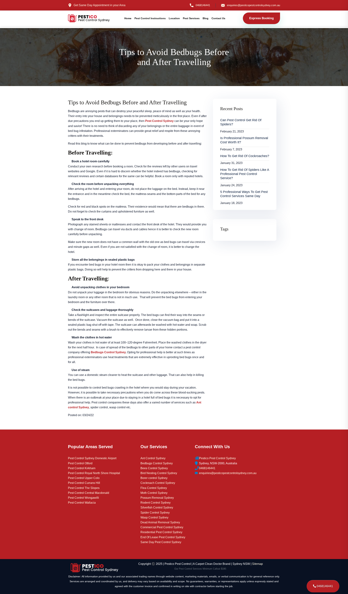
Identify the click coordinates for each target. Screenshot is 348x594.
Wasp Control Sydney (154, 517)
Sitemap (257, 563)
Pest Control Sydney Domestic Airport (92, 458)
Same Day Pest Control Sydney (160, 542)
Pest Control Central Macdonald (88, 492)
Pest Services (191, 18)
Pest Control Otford (80, 463)
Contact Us (218, 18)
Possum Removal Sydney (157, 497)
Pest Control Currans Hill (84, 482)
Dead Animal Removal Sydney (160, 522)
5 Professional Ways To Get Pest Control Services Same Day (244, 194)
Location (174, 18)
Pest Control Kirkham (81, 468)
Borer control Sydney (153, 478)
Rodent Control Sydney (155, 502)
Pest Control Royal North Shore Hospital (94, 473)
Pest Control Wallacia (82, 502)
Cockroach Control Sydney (157, 482)
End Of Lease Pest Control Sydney (162, 537)
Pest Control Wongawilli (83, 497)
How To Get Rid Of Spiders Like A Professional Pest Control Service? (244, 174)
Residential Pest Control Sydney (161, 532)
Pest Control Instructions (150, 18)
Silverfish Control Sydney (156, 507)
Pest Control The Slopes (84, 487)
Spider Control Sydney (155, 512)
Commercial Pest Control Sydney (161, 527)
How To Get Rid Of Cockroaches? (244, 156)
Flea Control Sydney (153, 487)
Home (127, 18)
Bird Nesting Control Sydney (158, 473)
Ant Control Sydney (152, 458)
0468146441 (203, 5)
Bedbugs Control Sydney (156, 463)
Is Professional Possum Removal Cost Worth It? (244, 140)
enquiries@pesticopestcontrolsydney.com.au (253, 5)
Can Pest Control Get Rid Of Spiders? (240, 122)
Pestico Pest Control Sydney (217, 458)
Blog (205, 18)
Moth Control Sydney (153, 492)
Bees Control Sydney (154, 468)
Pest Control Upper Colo (84, 478)
